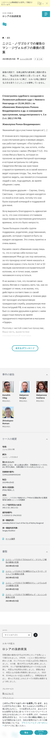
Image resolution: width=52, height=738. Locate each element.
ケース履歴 (10, 539)
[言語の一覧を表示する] (40, 3)
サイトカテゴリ (11, 635)
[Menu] (46, 14)
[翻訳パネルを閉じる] (47, 3)
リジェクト (41, 732)
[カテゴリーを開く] (35, 635)
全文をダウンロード (25, 348)
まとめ (39, 59)
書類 (8, 38)
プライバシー (8, 698)
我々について (8, 693)
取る (26, 732)
